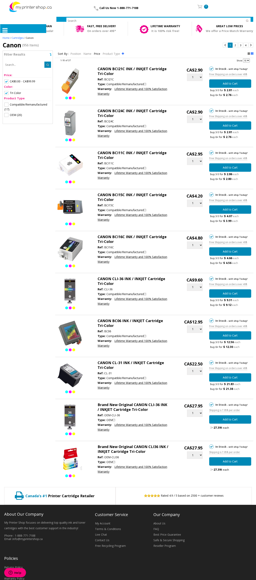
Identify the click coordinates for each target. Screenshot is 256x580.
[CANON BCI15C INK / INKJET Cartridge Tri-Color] (70, 208)
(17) (25, 107)
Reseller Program (164, 546)
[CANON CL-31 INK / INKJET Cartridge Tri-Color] (70, 375)
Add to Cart (230, 83)
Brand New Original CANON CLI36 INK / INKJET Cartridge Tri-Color (133, 449)
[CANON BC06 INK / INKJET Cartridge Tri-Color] (70, 333)
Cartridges (18, 38)
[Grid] (252, 53)
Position (76, 54)
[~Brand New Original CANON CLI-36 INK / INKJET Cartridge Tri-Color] (70, 417)
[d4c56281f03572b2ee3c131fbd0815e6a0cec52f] (70, 459)
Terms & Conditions (108, 529)
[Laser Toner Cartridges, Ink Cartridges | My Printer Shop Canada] (30, 6)
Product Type (112, 54)
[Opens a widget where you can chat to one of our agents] (15, 573)
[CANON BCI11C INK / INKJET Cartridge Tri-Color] (70, 166)
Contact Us (102, 540)
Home (6, 38)
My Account (102, 523)
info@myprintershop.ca (28, 539)
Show (239, 60)
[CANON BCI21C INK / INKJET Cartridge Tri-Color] (70, 82)
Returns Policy (13, 567)
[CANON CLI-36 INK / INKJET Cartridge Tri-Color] (70, 292)
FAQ (156, 529)
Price (97, 54)
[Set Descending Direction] (123, 53)
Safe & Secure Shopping (169, 540)
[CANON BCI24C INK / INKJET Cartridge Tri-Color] (70, 124)
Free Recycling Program (110, 546)
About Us (159, 523)
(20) (16, 115)
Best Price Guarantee (167, 534)
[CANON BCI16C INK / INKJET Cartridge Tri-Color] (70, 250)
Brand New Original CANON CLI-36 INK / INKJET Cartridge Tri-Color (132, 407)
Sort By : (63, 54)
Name (87, 54)
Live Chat (101, 534)
